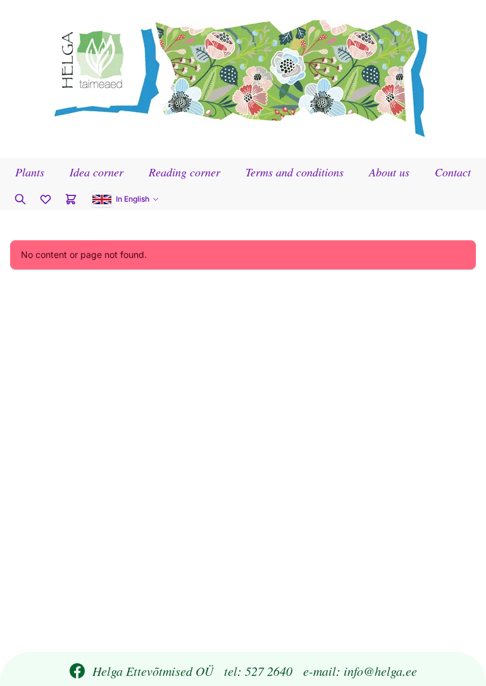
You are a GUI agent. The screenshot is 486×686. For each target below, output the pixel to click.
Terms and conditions (295, 172)
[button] (126, 199)
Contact (453, 172)
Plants (29, 172)
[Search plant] (20, 199)
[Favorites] (45, 199)
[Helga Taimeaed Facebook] (77, 670)
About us (389, 172)
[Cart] (71, 199)
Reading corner (184, 172)
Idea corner (96, 172)
